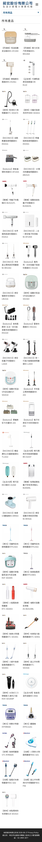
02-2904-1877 (23, 838)
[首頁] (17, 4)
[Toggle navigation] (37, 4)
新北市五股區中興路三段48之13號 (21, 835)
